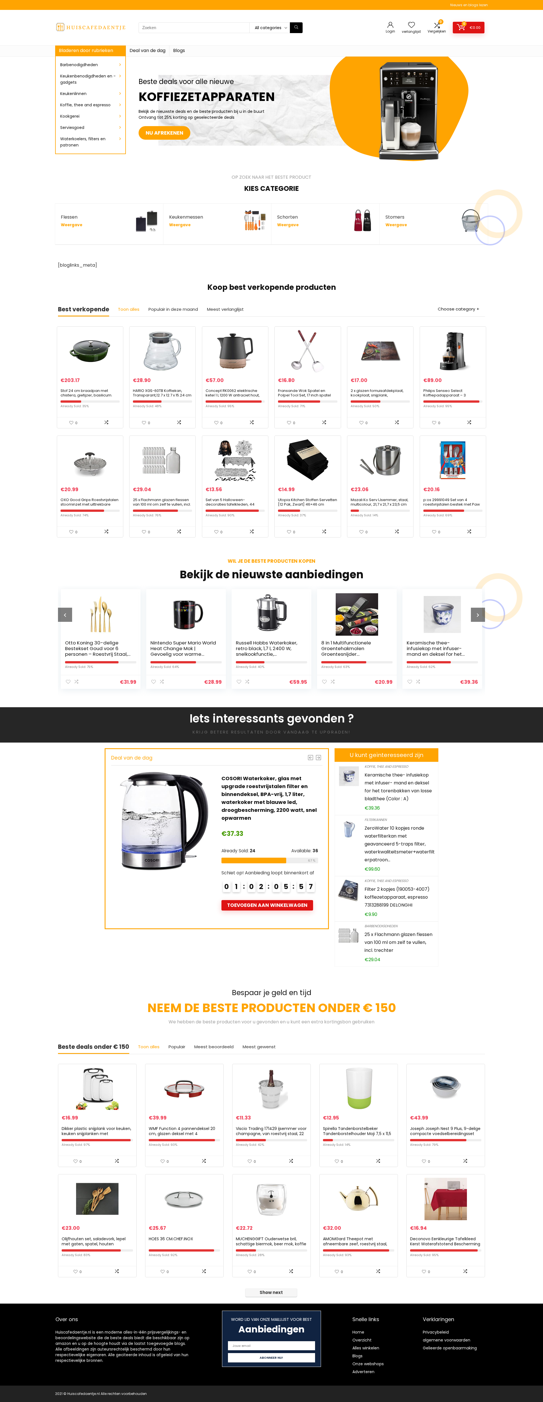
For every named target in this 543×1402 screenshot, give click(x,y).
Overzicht (362, 1340)
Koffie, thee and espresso (85, 105)
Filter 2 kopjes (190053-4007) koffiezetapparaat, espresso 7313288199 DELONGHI (397, 897)
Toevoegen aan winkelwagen (309, 881)
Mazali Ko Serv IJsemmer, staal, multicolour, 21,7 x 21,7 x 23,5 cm (379, 502)
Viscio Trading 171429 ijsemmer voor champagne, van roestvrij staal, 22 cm (271, 1134)
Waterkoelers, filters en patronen (82, 142)
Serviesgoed (72, 127)
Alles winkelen (365, 1348)
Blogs (179, 50)
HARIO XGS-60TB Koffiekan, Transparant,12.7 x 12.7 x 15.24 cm (162, 393)
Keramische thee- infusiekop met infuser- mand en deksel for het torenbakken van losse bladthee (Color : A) (358, 654)
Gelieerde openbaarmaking (450, 1348)
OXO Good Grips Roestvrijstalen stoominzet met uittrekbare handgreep (89, 504)
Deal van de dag (147, 50)
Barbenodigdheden (79, 65)
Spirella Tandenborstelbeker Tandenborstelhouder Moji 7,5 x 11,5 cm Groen (357, 1134)
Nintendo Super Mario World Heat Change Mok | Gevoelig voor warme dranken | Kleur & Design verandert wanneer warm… (108, 654)
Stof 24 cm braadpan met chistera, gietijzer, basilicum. (86, 393)
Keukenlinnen (73, 93)
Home (358, 1332)
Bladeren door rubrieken (86, 50)
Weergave (71, 225)
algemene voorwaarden (446, 1340)
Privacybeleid (436, 1332)
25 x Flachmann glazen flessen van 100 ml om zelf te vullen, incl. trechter (162, 504)
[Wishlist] (411, 25)
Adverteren (363, 1372)
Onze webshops (368, 1364)
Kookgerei (69, 116)
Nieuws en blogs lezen (469, 5)
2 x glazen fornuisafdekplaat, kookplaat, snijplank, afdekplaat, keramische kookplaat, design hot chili (377, 397)
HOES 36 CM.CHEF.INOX (171, 1239)
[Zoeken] (296, 27)
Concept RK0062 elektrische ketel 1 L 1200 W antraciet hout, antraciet (233, 395)
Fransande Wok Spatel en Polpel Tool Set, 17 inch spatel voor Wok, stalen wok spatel (304, 395)
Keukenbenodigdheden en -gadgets (88, 79)
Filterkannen (376, 819)
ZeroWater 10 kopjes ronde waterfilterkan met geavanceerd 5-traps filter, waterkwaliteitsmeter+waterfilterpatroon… (400, 844)
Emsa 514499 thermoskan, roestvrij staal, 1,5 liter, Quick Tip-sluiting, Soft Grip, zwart (310, 786)
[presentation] (65, 615)
